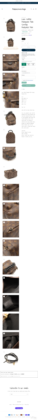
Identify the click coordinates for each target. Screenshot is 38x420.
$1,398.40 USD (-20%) (33, 64)
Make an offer (25, 31)
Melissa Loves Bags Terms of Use (18, 404)
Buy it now (28, 50)
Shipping (23, 33)
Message (23, 75)
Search (10, 404)
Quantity (23, 41)
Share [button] (24, 89)
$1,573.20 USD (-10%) (23, 64)
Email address (24, 71)
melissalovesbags (9, 416)
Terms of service (30, 80)
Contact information (33, 417)
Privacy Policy (27, 404)
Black (24, 39)
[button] (2, 9)
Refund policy (19, 416)
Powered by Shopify (14, 416)
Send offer (24, 82)
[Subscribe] (27, 394)
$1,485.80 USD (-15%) (28, 64)
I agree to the (28, 80)
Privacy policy (23, 416)
